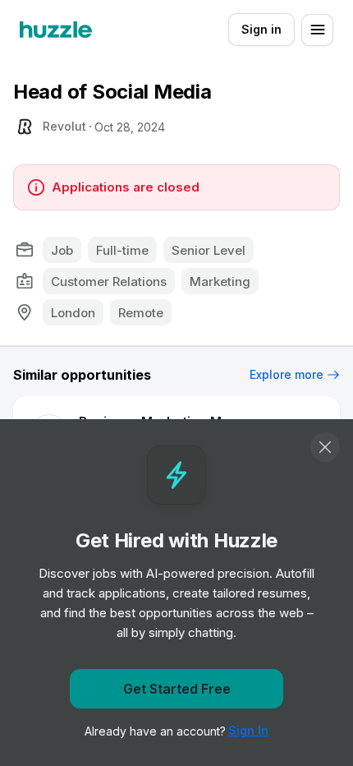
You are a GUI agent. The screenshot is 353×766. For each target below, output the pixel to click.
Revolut (64, 126)
